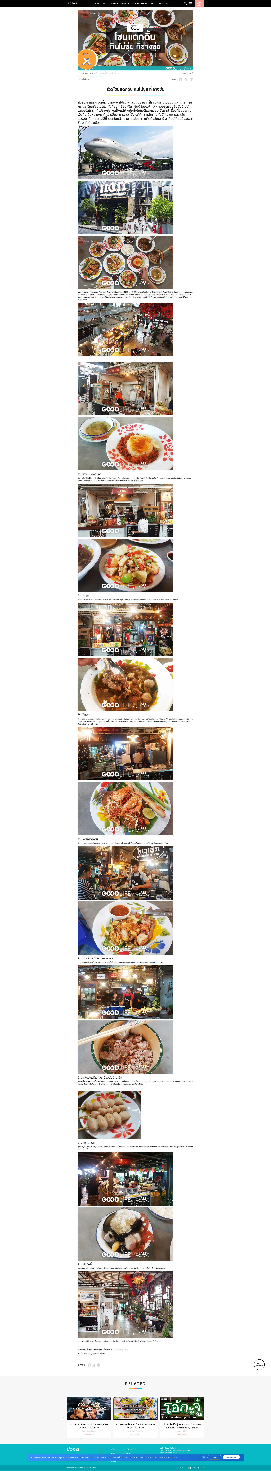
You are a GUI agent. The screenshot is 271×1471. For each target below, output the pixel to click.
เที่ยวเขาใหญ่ (88, 1353)
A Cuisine (85, 79)
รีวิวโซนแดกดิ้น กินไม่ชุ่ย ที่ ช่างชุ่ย (105, 73)
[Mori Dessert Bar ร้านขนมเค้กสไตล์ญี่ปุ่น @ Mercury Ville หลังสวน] (135, 1417)
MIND (105, 3)
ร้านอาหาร (88, 73)
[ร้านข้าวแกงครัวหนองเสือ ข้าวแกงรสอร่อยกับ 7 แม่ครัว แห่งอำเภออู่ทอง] (182, 1417)
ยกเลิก (214, 1457)
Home (80, 73)
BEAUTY (114, 3)
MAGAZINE (163, 3)
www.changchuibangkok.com (116, 1349)
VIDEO (152, 3)
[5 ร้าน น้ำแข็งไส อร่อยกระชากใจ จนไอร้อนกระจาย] (89, 1417)
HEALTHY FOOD (139, 3)
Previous (63, 1417)
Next (207, 1417)
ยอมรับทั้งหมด (231, 1457)
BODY (97, 3)
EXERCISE (125, 3)
